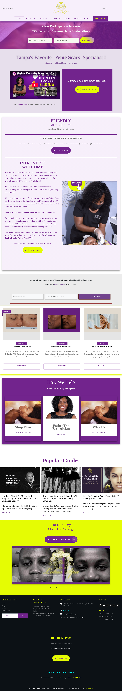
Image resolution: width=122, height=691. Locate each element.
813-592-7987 (80, 617)
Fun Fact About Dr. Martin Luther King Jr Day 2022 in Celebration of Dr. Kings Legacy (19, 498)
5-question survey (23, 104)
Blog (3, 606)
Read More (6, 513)
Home (3, 604)
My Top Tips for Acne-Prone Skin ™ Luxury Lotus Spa (101, 497)
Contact (4, 608)
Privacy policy (6, 610)
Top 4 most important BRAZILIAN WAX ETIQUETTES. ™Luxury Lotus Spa (60, 498)
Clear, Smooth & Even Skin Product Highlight (42, 610)
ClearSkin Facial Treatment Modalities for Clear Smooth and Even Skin (43, 614)
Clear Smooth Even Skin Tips (41, 606)
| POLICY (89, 688)
